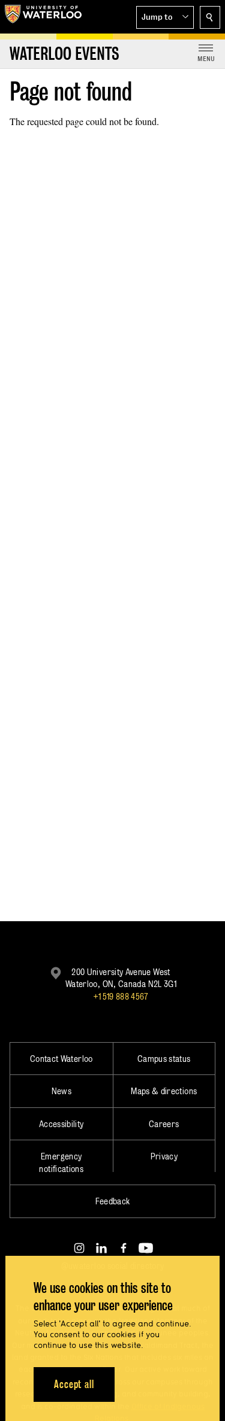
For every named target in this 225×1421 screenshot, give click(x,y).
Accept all (74, 1384)
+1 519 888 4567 (120, 996)
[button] (165, 17)
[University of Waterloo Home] (43, 17)
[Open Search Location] (210, 17)
